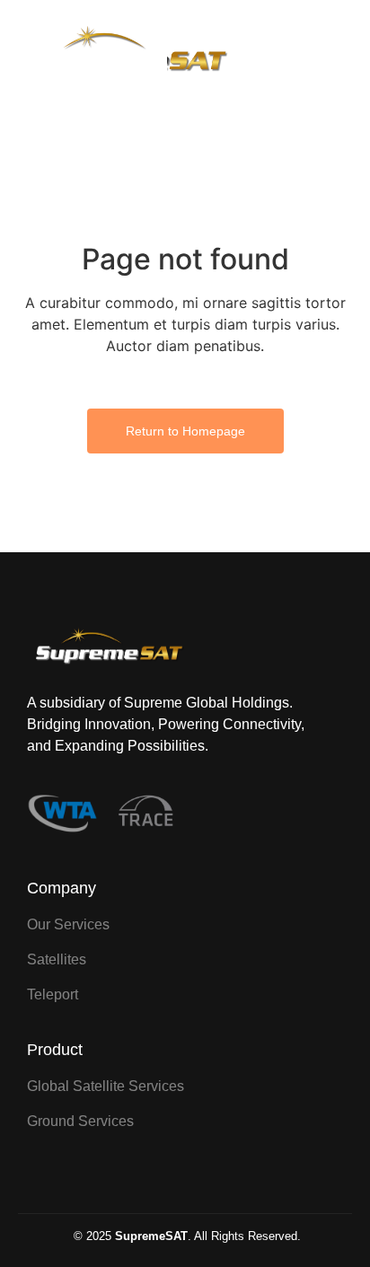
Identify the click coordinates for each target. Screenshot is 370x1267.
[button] (328, 53)
